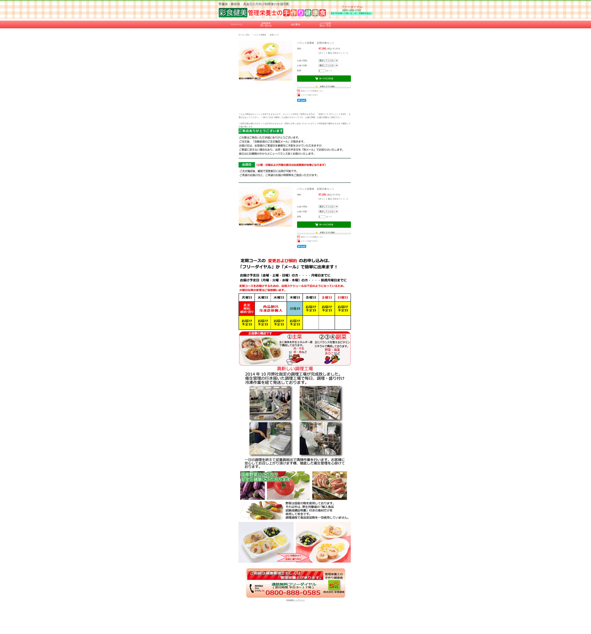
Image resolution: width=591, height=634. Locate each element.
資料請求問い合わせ (266, 24)
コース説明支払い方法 (325, 24)
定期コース (274, 35)
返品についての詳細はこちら (312, 91)
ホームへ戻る (244, 35)
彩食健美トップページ (295, 600)
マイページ (236, 24)
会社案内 (295, 24)
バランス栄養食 (259, 35)
